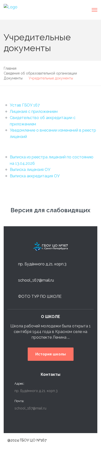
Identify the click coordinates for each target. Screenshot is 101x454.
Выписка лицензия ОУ (30, 169)
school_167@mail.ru (36, 280)
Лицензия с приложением (34, 111)
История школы (50, 354)
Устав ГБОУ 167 (25, 105)
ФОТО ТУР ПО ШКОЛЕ (40, 296)
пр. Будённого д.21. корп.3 (42, 264)
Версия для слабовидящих (50, 210)
